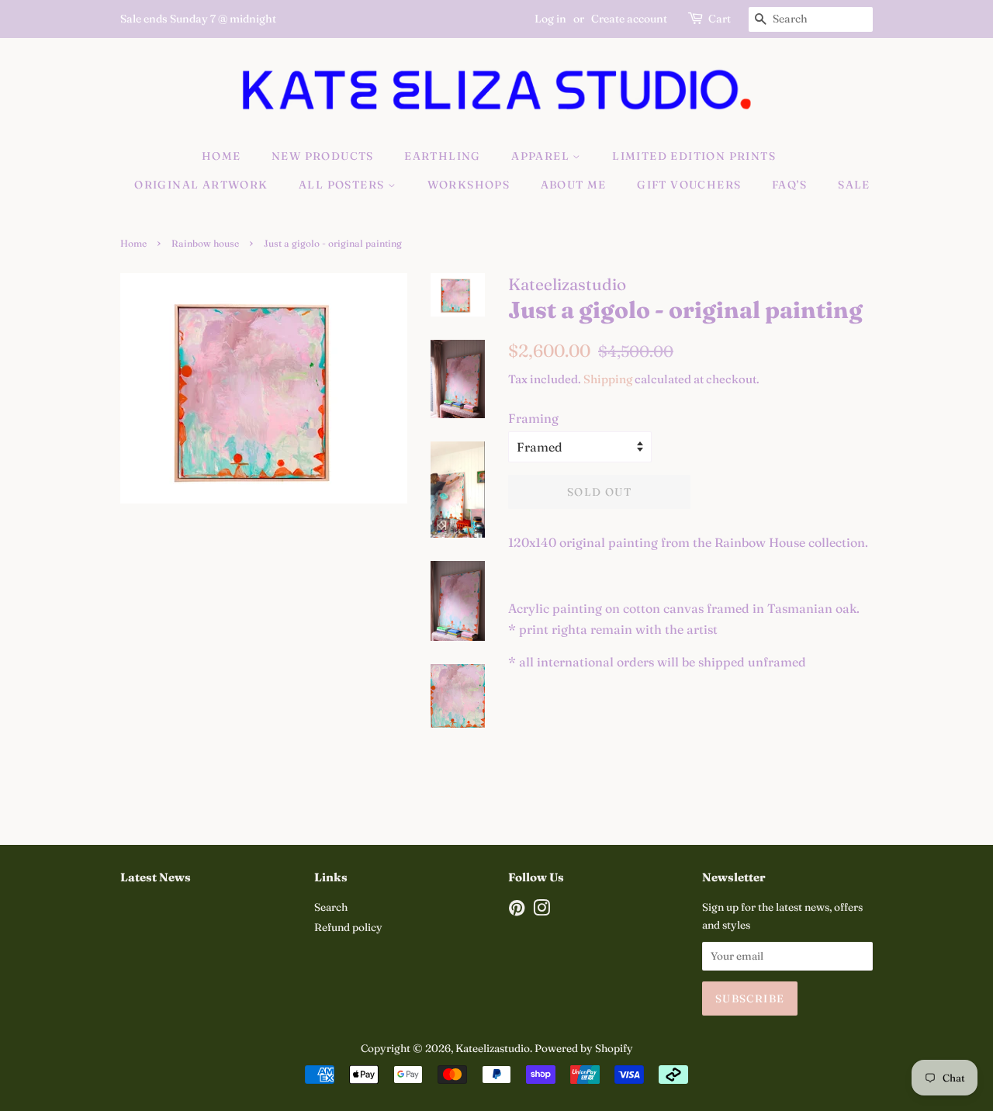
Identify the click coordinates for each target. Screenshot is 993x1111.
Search (331, 907)
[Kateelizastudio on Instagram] (541, 911)
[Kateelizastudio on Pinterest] (516, 911)
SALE (854, 185)
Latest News (155, 877)
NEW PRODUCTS (323, 156)
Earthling (442, 156)
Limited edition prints (694, 156)
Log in (550, 19)
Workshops (468, 185)
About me (574, 185)
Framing (533, 418)
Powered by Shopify (584, 1048)
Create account (629, 19)
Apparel (542, 156)
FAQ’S (790, 185)
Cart (719, 19)
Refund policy (348, 927)
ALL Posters (343, 185)
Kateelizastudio (492, 1048)
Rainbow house (205, 243)
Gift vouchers (689, 185)
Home (221, 156)
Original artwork (201, 185)
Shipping (607, 379)
